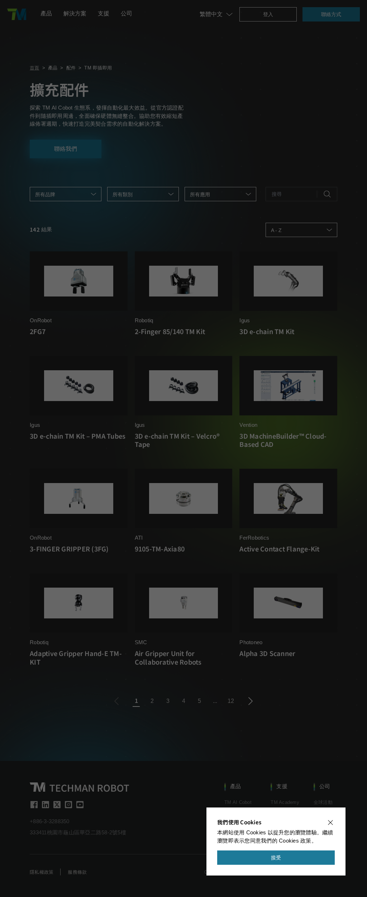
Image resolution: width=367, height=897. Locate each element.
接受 (276, 857)
